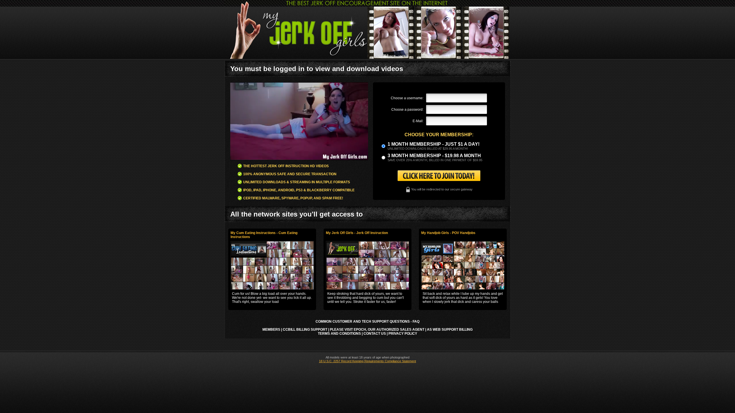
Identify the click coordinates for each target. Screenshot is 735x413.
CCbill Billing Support (305, 330)
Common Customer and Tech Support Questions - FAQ (367, 322)
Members (271, 330)
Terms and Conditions (339, 334)
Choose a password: (407, 110)
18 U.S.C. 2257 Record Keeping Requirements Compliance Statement (367, 361)
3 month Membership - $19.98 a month (434, 155)
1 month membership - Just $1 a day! (433, 144)
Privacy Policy (402, 334)
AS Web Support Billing (450, 330)
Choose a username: (407, 98)
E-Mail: (418, 121)
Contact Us (374, 334)
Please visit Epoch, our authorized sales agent (377, 330)
